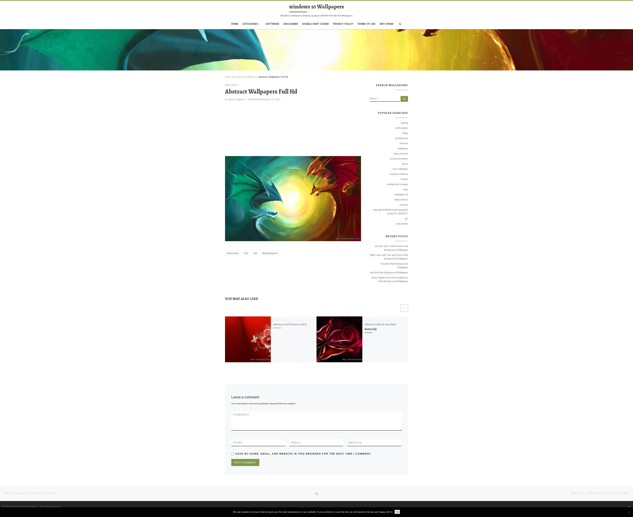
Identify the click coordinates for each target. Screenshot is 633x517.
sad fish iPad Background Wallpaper (389, 272)
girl (406, 218)
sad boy (404, 204)
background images (397, 184)
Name (238, 442)
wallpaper (403, 148)
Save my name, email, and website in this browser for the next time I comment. (303, 453)
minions (404, 143)
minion (404, 179)
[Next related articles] (404, 308)
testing (404, 123)
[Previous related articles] (396, 308)
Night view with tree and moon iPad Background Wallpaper (389, 257)
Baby (405, 133)
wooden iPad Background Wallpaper (394, 265)
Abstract (251, 77)
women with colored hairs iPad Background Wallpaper (391, 248)
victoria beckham (399, 158)
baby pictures (401, 153)
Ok (397, 512)
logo (405, 189)
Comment (241, 414)
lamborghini (401, 128)
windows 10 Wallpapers (24, 506)
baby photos (401, 199)
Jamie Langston (236, 99)
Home (228, 77)
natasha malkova (399, 174)
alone (405, 163)
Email (295, 442)
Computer (239, 77)
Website (355, 442)
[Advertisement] (293, 129)
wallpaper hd (401, 194)
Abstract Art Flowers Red (289, 324)
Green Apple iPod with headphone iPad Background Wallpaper (390, 279)
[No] (629, 512)
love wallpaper (400, 169)
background (401, 138)
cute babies (402, 223)
